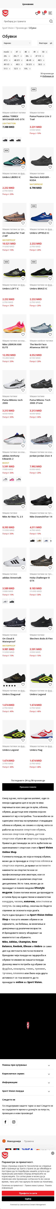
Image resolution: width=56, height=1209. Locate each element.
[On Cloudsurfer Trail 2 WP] (14, 215)
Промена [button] (29, 1141)
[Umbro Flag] (42, 732)
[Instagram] (14, 1122)
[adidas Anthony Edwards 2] (14, 438)
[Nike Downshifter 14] (42, 499)
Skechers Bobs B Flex (41, 638)
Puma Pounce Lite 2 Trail (40, 118)
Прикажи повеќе (28, 787)
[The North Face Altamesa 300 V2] (42, 326)
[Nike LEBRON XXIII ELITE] (14, 326)
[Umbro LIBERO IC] (14, 159)
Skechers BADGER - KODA (40, 179)
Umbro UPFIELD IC (39, 232)
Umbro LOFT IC (10, 288)
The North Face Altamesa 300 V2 (39, 346)
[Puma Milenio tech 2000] (14, 382)
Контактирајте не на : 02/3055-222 (28, 4)
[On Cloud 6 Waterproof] (14, 621)
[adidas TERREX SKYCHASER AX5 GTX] (14, 98)
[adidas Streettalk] (14, 560)
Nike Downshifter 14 (41, 516)
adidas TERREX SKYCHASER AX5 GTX (13, 118)
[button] (28, 21)
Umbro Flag (36, 749)
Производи (21, 27)
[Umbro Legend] (42, 676)
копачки (29, 901)
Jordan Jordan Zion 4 (41, 455)
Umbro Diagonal (11, 694)
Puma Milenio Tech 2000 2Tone (40, 401)
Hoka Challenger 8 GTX (40, 579)
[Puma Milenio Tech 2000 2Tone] (42, 382)
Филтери (43, 43)
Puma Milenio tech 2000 (12, 401)
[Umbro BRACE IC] (42, 271)
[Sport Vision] (5, 13)
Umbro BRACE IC (38, 288)
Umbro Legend (38, 694)
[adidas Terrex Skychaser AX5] (11, 139)
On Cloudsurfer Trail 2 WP (13, 234)
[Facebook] (5, 1122)
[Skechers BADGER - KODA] (42, 159)
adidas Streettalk (11, 577)
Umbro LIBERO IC (11, 177)
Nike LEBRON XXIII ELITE (12, 346)
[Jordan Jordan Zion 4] (42, 438)
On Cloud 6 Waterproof (8, 640)
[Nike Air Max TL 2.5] (14, 499)
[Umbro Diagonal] (14, 676)
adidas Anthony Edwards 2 (10, 457)
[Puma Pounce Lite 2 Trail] (42, 98)
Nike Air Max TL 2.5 (12, 516)
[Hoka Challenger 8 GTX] (42, 560)
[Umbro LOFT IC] (14, 271)
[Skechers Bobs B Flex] (42, 621)
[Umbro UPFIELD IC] (42, 215)
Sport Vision (8, 27)
